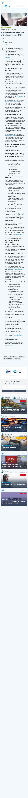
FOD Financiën (19, 96)
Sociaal (10, 338)
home (6, 10)
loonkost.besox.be (9, 345)
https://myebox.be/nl (10, 135)
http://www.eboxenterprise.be (12, 101)
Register (14, 391)
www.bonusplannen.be (12, 313)
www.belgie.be (18, 234)
